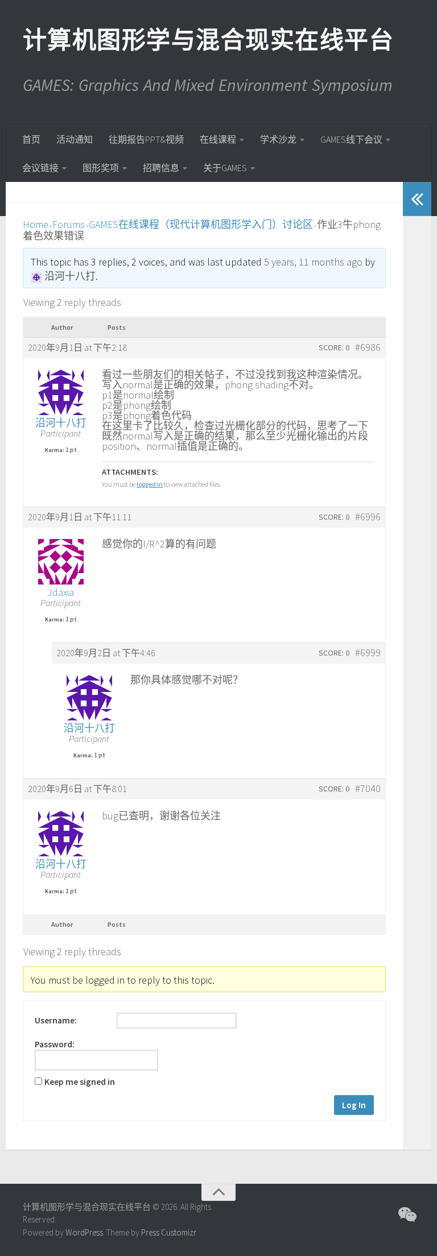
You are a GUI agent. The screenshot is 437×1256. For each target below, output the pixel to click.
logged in (150, 484)
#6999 (368, 653)
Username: (56, 1020)
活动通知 (74, 139)
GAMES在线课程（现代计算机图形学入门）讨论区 (201, 224)
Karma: (54, 450)
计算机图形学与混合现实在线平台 (208, 40)
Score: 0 (334, 347)
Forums (68, 224)
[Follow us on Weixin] (406, 1214)
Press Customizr (168, 1232)
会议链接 (40, 167)
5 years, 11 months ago (313, 261)
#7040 (368, 789)
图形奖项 (101, 167)
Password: (55, 1044)
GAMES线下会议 (351, 139)
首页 (31, 139)
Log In (354, 1105)
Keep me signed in (79, 1082)
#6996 (368, 517)
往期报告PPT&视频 (146, 139)
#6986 (368, 347)
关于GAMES (225, 167)
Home (35, 224)
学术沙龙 (278, 139)
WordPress (84, 1232)
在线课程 (218, 139)
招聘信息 (161, 167)
